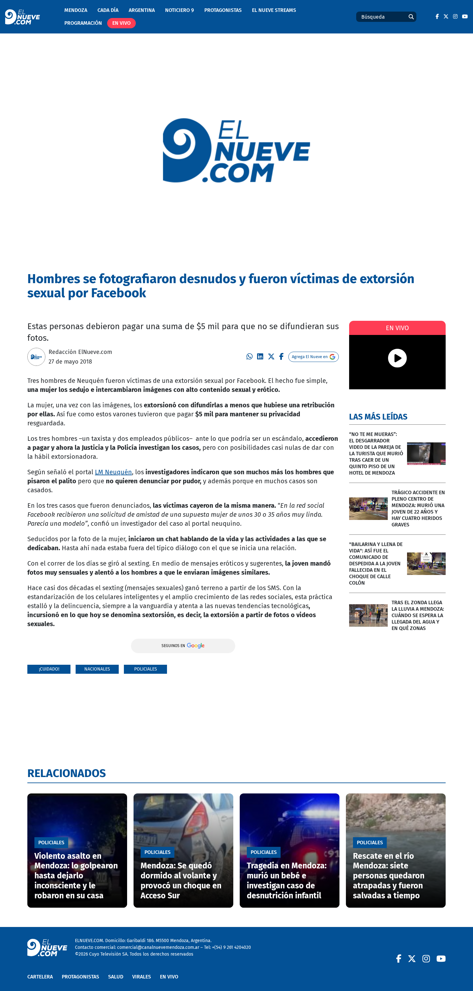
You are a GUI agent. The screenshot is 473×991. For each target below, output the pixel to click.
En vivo (121, 23)
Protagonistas (223, 10)
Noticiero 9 (179, 10)
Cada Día (107, 10)
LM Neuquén (113, 472)
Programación (83, 23)
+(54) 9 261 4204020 (231, 947)
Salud (115, 977)
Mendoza (75, 10)
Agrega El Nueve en (310, 356)
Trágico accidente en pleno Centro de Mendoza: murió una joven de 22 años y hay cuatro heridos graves (418, 508)
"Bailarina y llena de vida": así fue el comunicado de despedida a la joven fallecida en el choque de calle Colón (376, 563)
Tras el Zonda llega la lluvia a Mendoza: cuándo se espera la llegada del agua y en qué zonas (418, 615)
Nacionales (97, 669)
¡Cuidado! (49, 669)
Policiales (145, 669)
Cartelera (40, 977)
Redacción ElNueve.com (80, 352)
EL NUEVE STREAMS (274, 10)
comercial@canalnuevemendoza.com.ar (158, 947)
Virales (141, 977)
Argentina (142, 10)
